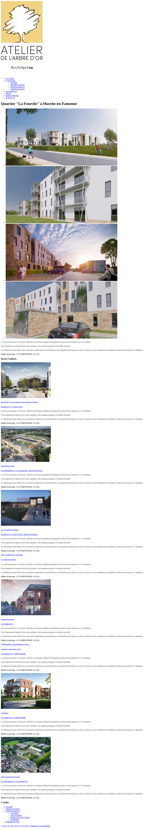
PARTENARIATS (17, 87)
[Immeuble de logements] (26, 615)
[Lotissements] (26, 708)
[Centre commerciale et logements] (26, 772)
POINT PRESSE (12, 96)
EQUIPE (13, 83)
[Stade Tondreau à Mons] (26, 461)
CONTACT (10, 98)
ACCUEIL (10, 79)
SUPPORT (14, 820)
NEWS (8, 94)
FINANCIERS (16, 815)
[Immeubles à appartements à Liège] (15, 644)
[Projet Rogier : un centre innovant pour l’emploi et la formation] (26, 397)
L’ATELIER (10, 81)
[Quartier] (61, 165)
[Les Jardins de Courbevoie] (12, 555)
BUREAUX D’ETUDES (20, 818)
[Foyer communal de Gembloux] (26, 525)
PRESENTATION (17, 85)
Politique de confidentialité (40, 826)
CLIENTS (14, 813)
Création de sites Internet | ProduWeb (15, 826)
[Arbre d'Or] (22, 74)
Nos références (11, 91)
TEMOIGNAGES (17, 89)
